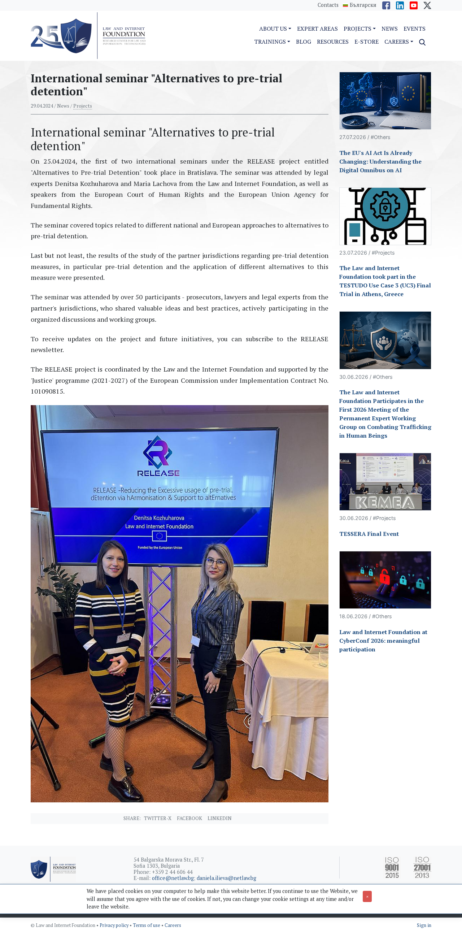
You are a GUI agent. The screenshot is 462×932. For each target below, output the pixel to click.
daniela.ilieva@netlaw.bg (226, 878)
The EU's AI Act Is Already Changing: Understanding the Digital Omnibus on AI (380, 161)
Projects (82, 106)
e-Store (366, 41)
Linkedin (220, 818)
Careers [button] (396, 41)
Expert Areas (317, 28)
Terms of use (147, 925)
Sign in (424, 925)
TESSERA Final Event (369, 534)
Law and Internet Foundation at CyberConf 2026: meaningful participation (383, 640)
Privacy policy (115, 925)
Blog (303, 41)
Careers (173, 925)
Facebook (189, 818)
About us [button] (273, 28)
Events (415, 28)
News (390, 28)
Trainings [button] (270, 41)
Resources (333, 41)
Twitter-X (157, 818)
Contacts (328, 4)
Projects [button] (357, 28)
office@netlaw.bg (173, 878)
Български (363, 5)
